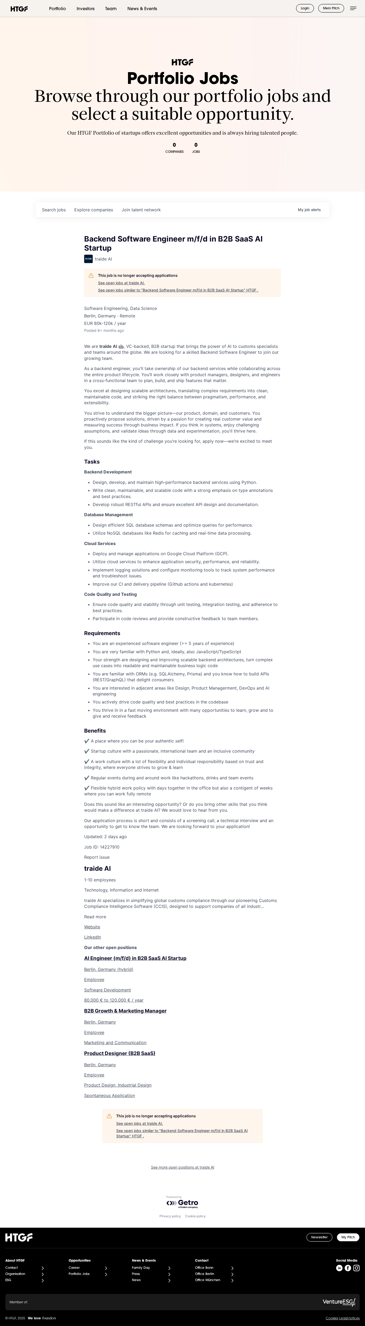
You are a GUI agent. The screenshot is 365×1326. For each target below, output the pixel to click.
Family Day (141, 1268)
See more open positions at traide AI (182, 1167)
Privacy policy (170, 1216)
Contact (11, 1268)
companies (93, 209)
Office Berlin (204, 1274)
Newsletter (319, 1237)
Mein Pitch (331, 8)
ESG (8, 1280)
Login (305, 8)
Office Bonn (204, 1268)
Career (74, 1268)
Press (136, 1274)
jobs (54, 209)
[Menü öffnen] (353, 8)
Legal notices (349, 1318)
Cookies (332, 1318)
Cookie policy (195, 1216)
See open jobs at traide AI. (121, 283)
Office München (207, 1280)
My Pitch (348, 1237)
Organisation (15, 1274)
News (136, 1280)
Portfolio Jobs (79, 1274)
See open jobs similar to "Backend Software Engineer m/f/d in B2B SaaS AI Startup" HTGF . (178, 290)
